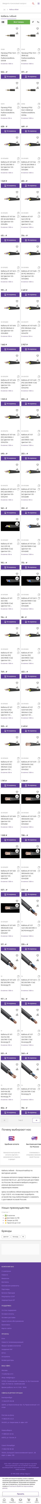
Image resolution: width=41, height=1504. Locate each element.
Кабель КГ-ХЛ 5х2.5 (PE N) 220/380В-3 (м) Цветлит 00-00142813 (27, 220)
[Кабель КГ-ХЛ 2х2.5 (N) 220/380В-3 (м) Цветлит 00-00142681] (10, 581)
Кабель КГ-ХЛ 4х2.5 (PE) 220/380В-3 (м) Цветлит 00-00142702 (27, 439)
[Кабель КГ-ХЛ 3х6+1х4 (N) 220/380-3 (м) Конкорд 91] (10, 1017)
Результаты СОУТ (8, 1297)
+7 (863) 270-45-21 (8, 1419)
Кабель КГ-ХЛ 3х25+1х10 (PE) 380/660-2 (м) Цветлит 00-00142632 (6, 766)
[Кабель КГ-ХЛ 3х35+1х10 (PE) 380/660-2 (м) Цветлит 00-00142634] (30, 690)
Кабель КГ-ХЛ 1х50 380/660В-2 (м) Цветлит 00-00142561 (8, 820)
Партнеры (6, 1289)
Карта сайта (6, 1328)
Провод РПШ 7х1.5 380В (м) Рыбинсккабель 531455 (28, 57)
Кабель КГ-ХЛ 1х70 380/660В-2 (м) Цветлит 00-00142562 (28, 766)
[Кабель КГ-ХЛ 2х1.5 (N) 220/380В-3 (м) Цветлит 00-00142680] (30, 581)
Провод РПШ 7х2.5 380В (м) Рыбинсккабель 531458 (8, 57)
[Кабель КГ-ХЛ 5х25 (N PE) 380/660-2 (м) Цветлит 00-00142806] (30, 253)
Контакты (5, 1282)
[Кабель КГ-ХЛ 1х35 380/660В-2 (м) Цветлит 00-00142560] (30, 799)
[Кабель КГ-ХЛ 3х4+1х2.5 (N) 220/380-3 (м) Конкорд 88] (30, 1017)
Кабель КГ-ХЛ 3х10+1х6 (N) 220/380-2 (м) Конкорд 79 (6, 1093)
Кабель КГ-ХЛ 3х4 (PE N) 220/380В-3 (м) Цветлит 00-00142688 (28, 493)
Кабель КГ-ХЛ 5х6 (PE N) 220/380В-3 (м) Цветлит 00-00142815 (28, 166)
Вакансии (5, 1278)
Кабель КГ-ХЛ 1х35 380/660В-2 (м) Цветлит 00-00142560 (28, 820)
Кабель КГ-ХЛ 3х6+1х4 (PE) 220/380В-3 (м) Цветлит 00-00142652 (27, 657)
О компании (6, 1271)
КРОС (4, 1353)
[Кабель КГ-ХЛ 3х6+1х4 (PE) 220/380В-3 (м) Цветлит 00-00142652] (30, 635)
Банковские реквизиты (10, 1286)
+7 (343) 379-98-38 (8, 1401)
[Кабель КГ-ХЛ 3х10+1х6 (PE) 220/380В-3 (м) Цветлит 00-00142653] (10, 635)
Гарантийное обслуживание (13, 1321)
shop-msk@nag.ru (8, 1378)
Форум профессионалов (11, 1346)
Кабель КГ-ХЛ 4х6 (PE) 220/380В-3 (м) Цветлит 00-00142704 (8, 439)
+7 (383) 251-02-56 (8, 1434)
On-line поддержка (9, 1310)
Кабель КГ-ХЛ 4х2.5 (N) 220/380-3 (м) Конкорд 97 (28, 928)
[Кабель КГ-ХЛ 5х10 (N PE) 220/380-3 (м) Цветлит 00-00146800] (10, 144)
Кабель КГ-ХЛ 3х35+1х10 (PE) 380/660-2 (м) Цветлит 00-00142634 (27, 711)
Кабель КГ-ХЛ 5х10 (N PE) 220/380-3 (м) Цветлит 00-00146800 (8, 166)
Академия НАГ (7, 1349)
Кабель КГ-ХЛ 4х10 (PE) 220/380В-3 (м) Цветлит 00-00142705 (29, 384)
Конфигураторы (8, 1360)
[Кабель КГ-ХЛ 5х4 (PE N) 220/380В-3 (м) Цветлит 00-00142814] (10, 199)
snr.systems (6, 1357)
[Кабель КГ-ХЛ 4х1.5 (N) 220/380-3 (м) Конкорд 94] (30, 962)
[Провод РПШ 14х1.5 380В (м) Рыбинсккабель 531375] (10, 90)
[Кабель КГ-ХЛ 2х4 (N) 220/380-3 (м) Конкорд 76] (30, 1071)
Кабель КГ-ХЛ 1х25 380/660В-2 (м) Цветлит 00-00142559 (8, 875)
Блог (3, 1339)
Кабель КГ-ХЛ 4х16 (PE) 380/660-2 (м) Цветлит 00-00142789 (8, 384)
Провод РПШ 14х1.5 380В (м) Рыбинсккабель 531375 (7, 111)
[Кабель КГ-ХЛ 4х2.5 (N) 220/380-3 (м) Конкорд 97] (30, 908)
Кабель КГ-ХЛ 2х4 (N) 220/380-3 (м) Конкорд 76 (28, 1091)
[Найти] (33, 3)
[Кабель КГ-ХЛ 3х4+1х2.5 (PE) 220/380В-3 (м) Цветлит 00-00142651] (10, 690)
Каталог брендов (8, 1293)
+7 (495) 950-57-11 (7, 1374)
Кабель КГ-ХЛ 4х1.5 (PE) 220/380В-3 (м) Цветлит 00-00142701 (8, 493)
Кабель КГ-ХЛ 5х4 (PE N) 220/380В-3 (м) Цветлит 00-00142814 (8, 220)
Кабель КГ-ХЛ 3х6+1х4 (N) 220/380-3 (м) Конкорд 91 (6, 1038)
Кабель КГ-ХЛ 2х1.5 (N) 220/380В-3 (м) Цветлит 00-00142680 (29, 602)
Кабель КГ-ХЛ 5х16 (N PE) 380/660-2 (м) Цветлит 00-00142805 (8, 329)
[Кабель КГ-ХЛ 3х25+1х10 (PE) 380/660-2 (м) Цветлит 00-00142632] (10, 744)
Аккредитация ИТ (8, 1300)
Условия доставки (8, 1318)
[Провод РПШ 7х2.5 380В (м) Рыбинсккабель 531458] (10, 35)
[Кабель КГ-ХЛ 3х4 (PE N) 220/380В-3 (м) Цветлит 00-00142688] (30, 472)
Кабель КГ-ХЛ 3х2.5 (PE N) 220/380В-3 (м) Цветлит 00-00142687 (7, 548)
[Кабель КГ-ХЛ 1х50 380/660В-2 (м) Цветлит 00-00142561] (10, 799)
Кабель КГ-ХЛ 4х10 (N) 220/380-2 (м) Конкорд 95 (8, 982)
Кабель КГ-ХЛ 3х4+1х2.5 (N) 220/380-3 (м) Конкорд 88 (27, 1038)
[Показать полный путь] (4, 10)
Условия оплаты (8, 1314)
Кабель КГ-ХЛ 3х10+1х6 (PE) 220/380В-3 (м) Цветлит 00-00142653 (7, 657)
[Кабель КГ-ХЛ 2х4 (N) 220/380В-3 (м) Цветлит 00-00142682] (30, 526)
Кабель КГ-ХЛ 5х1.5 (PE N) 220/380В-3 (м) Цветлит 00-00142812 (8, 275)
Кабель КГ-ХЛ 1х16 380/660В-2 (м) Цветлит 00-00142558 (28, 875)
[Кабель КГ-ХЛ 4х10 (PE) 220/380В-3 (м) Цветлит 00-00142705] (30, 363)
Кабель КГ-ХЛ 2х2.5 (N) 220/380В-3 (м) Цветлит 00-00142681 (7, 602)
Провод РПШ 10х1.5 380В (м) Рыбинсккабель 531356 (28, 111)
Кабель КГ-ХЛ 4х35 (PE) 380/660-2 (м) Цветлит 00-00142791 (29, 329)
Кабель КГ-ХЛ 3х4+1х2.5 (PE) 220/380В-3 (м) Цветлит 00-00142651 (7, 711)
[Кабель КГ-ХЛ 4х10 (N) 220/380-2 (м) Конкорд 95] (10, 962)
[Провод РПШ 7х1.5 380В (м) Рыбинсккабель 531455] (30, 35)
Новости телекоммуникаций (12, 1342)
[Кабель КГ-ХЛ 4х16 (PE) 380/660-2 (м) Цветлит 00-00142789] (10, 362)
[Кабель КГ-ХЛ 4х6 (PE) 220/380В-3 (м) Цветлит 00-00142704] (10, 417)
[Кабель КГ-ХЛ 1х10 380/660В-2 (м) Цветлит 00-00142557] (10, 908)
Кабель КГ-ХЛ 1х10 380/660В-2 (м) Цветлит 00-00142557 (8, 929)
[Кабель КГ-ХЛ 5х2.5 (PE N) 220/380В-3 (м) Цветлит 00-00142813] (30, 199)
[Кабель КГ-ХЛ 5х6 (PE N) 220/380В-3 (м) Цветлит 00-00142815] (30, 144)
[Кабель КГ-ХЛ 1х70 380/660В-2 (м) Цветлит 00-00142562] (30, 744)
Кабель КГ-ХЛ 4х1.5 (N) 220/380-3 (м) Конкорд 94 (29, 982)
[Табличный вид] (3, 22)
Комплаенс (6, 1325)
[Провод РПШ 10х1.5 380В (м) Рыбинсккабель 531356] (30, 90)
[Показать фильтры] (38, 22)
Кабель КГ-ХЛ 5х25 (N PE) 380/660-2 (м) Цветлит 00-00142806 (28, 275)
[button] (38, 3)
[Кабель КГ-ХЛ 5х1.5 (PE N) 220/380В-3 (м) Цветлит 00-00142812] (10, 253)
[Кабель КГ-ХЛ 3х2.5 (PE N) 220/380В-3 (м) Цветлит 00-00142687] (10, 526)
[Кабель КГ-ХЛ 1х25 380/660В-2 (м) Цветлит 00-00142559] (10, 853)
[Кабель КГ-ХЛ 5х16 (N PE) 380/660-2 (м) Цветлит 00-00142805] (10, 308)
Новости (5, 1275)
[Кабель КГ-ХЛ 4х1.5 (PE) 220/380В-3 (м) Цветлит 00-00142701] (10, 471)
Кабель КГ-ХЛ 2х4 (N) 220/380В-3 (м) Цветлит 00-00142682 (28, 548)
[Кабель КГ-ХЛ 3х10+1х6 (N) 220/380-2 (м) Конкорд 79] (10, 1071)
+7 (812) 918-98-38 (8, 1449)
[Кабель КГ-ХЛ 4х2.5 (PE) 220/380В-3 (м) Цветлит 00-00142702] (30, 417)
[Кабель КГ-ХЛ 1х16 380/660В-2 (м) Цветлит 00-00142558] (30, 853)
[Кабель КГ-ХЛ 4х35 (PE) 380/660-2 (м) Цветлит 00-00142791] (30, 308)
